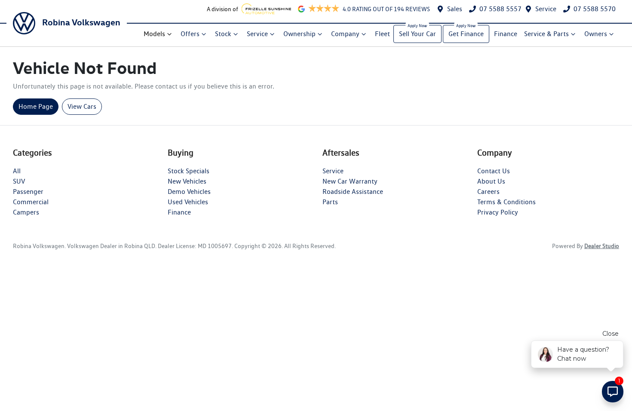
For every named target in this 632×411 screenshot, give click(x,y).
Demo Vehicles (189, 191)
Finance (505, 34)
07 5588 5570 (595, 9)
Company (345, 34)
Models (154, 34)
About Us (491, 181)
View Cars (81, 106)
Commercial (31, 202)
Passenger (28, 191)
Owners (595, 34)
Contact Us (493, 171)
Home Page (35, 106)
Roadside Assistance (352, 191)
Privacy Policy (497, 212)
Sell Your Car (417, 34)
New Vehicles (187, 181)
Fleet (382, 34)
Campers (26, 212)
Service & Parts (546, 34)
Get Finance (466, 34)
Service (545, 9)
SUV (19, 181)
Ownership (299, 34)
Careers (488, 191)
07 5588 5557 (500, 9)
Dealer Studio (601, 245)
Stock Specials (188, 171)
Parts (330, 202)
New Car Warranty (349, 181)
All (17, 171)
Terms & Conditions (506, 202)
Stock (223, 34)
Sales (454, 9)
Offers (190, 34)
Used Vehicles (188, 202)
